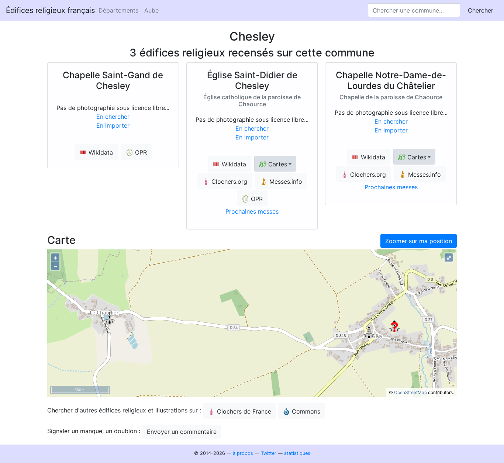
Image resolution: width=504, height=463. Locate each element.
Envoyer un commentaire (182, 431)
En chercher (113, 116)
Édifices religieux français (50, 10)
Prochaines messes (252, 211)
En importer (113, 125)
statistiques (297, 453)
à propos (243, 453)
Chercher (480, 10)
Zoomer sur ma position (418, 241)
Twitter (268, 453)
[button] (275, 164)
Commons (306, 411)
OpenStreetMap (410, 392)
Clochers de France (244, 411)
